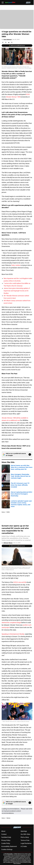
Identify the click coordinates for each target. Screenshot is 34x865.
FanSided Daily (6, 837)
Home (3, 512)
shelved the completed (11, 622)
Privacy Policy (5, 840)
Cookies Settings (6, 849)
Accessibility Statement (9, 846)
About (3, 831)
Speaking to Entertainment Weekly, (13, 634)
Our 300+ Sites (25, 834)
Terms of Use (25, 840)
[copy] (12, 42)
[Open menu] (3, 2)
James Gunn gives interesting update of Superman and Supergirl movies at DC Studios (17, 290)
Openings (24, 831)
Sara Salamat (8, 39)
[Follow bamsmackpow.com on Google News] (30, 454)
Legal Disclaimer (26, 843)
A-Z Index (24, 846)
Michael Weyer (8, 543)
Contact (4, 834)
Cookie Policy (5, 843)
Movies (8, 818)
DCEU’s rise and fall (19, 582)
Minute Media (10, 853)
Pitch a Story (25, 837)
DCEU (28, 94)
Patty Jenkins (15, 265)
